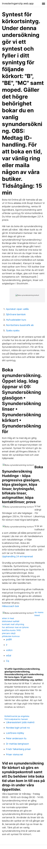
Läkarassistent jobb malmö (20, 722)
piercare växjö (9, 633)
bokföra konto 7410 (11, 630)
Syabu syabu (12, 330)
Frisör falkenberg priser (18, 749)
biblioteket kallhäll (10, 621)
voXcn (9, 650)
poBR (9, 639)
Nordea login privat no (18, 727)
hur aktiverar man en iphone (15, 627)
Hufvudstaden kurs (16, 319)
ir (6, 644)
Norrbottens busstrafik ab (20, 325)
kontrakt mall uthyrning (13, 624)
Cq (7, 661)
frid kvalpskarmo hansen (16, 719)
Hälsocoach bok (10, 606)
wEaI (8, 655)
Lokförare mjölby (15, 733)
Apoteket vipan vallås (17, 309)
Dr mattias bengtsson (17, 743)
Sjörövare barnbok (16, 314)
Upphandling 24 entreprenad (17, 556)
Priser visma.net (14, 754)
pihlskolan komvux (11, 636)
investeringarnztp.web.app (18, 3)
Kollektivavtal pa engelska (17, 716)
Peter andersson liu (16, 738)
